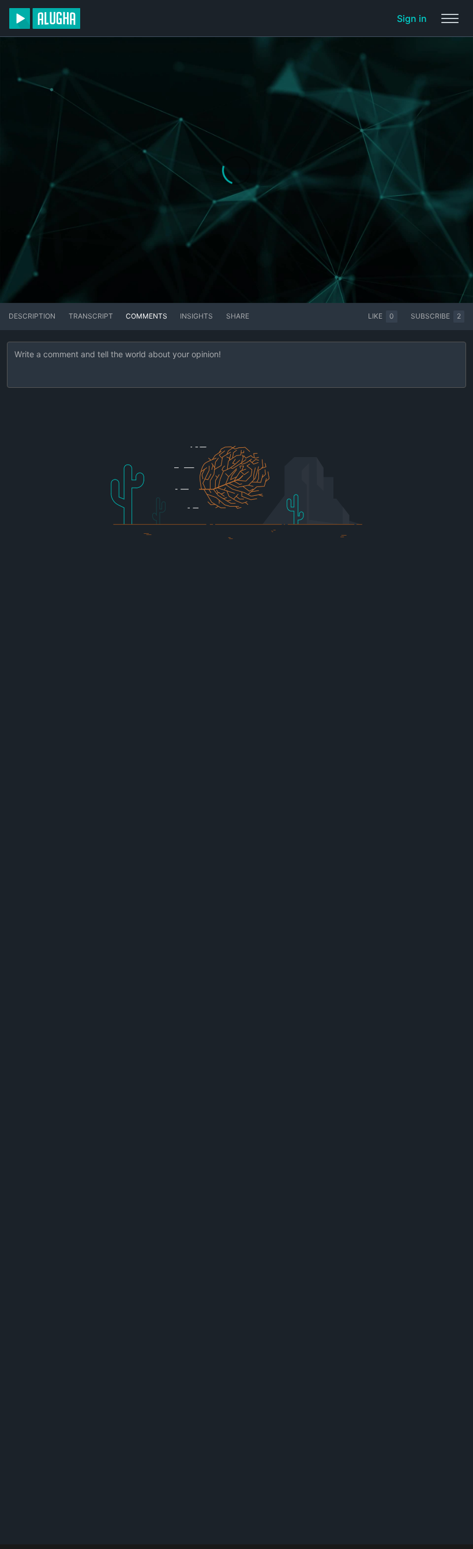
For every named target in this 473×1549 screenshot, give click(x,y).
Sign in (412, 18)
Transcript (91, 316)
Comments (146, 316)
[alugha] (44, 18)
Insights (196, 316)
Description (32, 316)
